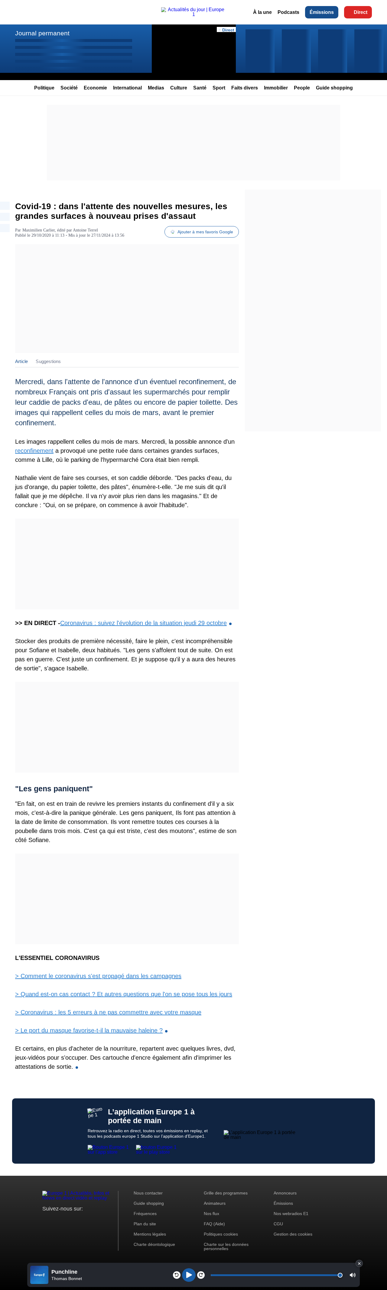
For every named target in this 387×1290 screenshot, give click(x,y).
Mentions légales (150, 1234)
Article (21, 361)
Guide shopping (334, 87)
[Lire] (189, 1275)
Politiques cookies (221, 1234)
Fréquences (145, 1213)
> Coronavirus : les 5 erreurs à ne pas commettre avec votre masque (108, 1012)
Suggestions (48, 361)
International (127, 87)
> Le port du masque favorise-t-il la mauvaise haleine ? (89, 1030)
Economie (95, 87)
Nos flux (211, 1213)
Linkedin (97, 1220)
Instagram (56, 1220)
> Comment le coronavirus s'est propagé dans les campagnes (98, 976)
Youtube (77, 1220)
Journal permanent (42, 33)
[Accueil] (193, 14)
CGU (278, 1223)
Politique (44, 87)
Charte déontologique (154, 1244)
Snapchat (87, 1220)
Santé (200, 87)
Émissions (322, 12)
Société (69, 87)
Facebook (66, 1220)
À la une (262, 12)
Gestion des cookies (293, 1234)
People (302, 87)
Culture (178, 87)
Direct (360, 12)
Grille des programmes (226, 1193)
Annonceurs (285, 1193)
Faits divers (244, 87)
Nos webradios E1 (291, 1213)
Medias (156, 87)
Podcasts (288, 12)
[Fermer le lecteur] (359, 1263)
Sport (219, 87)
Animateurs (215, 1203)
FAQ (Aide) (214, 1223)
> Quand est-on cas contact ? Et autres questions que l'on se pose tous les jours (123, 994)
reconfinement (34, 450)
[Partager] (5, 206)
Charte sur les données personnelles (226, 1246)
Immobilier (276, 87)
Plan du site (145, 1223)
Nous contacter (148, 1193)
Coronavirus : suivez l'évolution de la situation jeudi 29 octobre (143, 623)
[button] (353, 1275)
